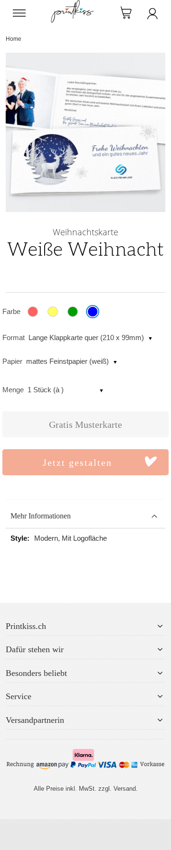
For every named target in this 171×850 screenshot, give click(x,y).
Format (13, 337)
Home (13, 39)
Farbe (11, 311)
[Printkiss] (72, 5)
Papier (12, 361)
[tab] (85, 516)
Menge (13, 390)
